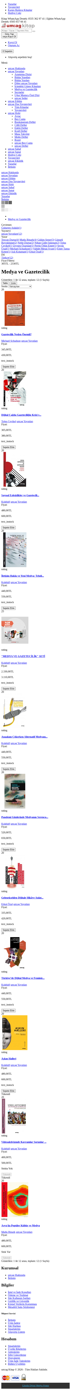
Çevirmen (6, 224)
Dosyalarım (14, 1358)
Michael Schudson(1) (21, 248)
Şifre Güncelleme (17, 1355)
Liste (13, 283)
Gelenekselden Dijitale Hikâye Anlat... (22, 897)
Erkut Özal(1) (36, 251)
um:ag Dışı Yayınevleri (20, 104)
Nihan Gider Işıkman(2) (47, 242)
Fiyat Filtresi (7, 260)
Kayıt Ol (12, 42)
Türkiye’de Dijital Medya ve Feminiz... (23, 978)
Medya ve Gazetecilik (19, 219)
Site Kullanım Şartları (19, 1298)
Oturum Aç (14, 45)
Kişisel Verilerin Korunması (22, 1304)
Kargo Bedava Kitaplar (20, 10)
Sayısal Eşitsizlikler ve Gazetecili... (20, 495)
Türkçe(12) (7, 257)
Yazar (4, 236)
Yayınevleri (14, 7)
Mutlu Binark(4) (28, 239)
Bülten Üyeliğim (16, 1363)
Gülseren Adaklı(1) (11, 227)
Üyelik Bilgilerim (17, 1349)
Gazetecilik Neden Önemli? (16, 334)
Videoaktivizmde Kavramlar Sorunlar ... (23, 1142)
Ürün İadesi (14, 1323)
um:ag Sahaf (14, 149)
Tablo (5, 283)
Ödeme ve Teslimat (18, 1295)
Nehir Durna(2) (26, 242)
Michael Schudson (11, 340)
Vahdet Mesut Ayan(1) (44, 248)
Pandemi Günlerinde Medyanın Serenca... (24, 817)
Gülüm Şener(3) (45, 239)
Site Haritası (14, 1326)
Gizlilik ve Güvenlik (18, 1301)
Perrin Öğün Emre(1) (46, 245)
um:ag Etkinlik (15, 160)
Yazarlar (12, 4)
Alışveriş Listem (16, 1332)
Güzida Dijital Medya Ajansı (35, 1385)
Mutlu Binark (8, 1232)
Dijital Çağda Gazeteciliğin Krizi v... (21, 415)
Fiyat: (4, 343)
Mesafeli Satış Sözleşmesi (21, 1307)
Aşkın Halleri (8, 1058)
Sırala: (4, 286)
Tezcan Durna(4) (10, 239)
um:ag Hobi (14, 113)
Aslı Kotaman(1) (20, 251)
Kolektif (5, 501)
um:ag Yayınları (16, 71)
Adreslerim (13, 1352)
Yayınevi (6, 230)
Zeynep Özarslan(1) (23, 245)
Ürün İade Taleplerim (19, 1361)
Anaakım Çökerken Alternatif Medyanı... (24, 736)
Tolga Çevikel (8, 421)
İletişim (12, 1278)
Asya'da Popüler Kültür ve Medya (20, 1225)
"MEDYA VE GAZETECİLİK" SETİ (23, 656)
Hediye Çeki (14, 13)
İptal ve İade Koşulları (19, 1292)
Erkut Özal (7, 904)
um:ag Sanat (14, 151)
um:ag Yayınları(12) (11, 233)
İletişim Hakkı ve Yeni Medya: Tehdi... (22, 575)
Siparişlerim (14, 1329)
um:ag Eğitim (15, 101)
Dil (3, 254)
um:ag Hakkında (16, 1275)
